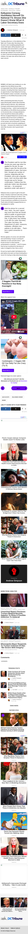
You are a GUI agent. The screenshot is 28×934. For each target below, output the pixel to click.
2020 (2, 640)
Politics (12, 10)
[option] (7, 905)
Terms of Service (15, 928)
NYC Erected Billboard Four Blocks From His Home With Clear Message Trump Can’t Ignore (17, 685)
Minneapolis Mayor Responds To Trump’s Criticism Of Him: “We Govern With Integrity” (13, 646)
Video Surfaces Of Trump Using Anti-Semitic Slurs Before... (7, 910)
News (14, 608)
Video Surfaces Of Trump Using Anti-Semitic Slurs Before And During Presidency (16, 674)
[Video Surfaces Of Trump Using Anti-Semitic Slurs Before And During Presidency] (4, 674)
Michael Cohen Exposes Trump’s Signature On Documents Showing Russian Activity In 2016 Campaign (12, 729)
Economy (4, 10)
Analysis (4, 9)
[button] (26, 3)
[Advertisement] (14, 71)
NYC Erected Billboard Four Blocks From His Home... (21, 910)
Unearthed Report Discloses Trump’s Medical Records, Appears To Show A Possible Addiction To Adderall (13, 614)
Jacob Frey (11, 641)
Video (18, 10)
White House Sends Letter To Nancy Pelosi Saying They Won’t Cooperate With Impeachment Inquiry (17, 695)
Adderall (15, 609)
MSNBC (4, 400)
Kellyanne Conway (17, 397)
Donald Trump (14, 9)
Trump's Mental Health (6, 609)
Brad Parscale (4, 641)
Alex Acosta (5, 397)
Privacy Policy (5, 928)
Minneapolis (18, 641)
